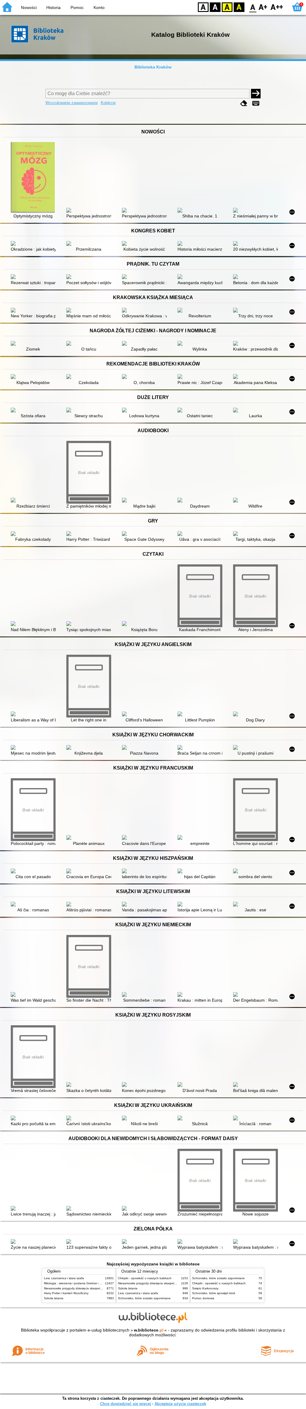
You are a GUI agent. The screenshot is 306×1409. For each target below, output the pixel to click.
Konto (99, 7)
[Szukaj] (256, 93)
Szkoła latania (53, 1298)
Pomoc (77, 7)
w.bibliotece (148, 1330)
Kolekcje (108, 102)
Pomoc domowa (203, 1298)
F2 (277, 6)
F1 (263, 6)
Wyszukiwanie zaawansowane (71, 102)
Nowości (29, 7)
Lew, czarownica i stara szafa (64, 1278)
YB (227, 6)
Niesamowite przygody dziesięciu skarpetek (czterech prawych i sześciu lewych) (98, 1288)
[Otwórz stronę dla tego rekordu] (35, 178)
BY (239, 6)
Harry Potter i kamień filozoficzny (66, 1293)
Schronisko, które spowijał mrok (213, 1293)
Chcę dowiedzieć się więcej (125, 1404)
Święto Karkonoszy (205, 1288)
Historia (53, 7)
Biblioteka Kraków (153, 67)
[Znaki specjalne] (256, 103)
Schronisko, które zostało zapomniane (144, 1298)
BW (215, 6)
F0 (253, 6)
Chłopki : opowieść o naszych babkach (145, 1278)
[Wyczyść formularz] (244, 103)
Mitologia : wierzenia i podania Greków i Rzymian (77, 1283)
